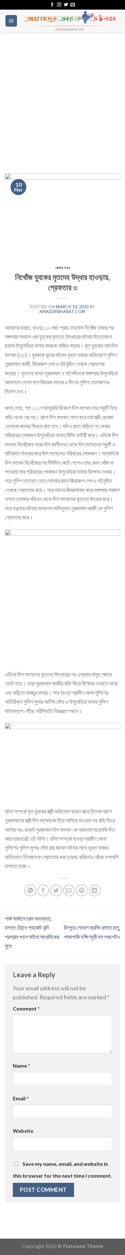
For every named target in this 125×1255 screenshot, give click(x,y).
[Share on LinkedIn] (95, 890)
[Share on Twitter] (56, 890)
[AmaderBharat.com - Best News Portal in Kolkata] (68, 21)
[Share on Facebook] (43, 890)
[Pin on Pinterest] (82, 890)
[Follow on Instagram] (59, 5)
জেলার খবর (62, 267)
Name (21, 1066)
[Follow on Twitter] (66, 5)
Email (21, 1098)
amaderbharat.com (62, 311)
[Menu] (11, 21)
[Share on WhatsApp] (30, 890)
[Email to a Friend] (69, 890)
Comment (26, 1008)
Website (23, 1131)
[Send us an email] (73, 5)
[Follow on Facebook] (52, 5)
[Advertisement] (62, 97)
